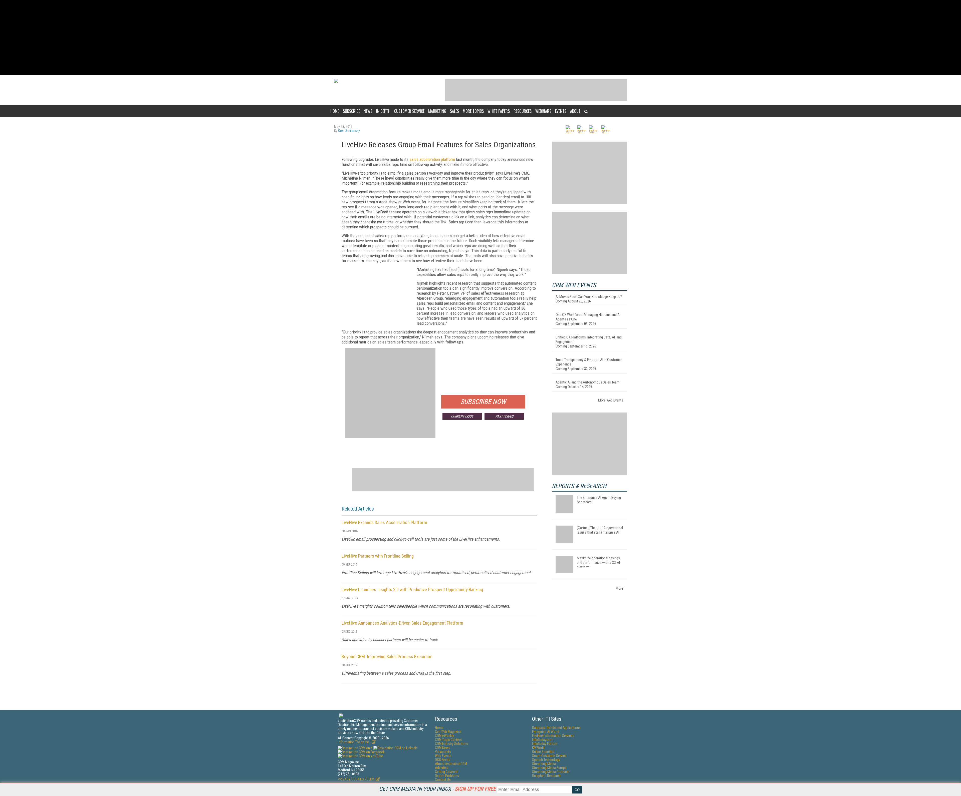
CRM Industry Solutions (451, 744)
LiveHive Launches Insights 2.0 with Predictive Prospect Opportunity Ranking (412, 589)
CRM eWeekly (444, 736)
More (619, 588)
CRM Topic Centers (448, 740)
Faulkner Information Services (553, 736)
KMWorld (538, 748)
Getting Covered (446, 772)
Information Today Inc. (354, 742)
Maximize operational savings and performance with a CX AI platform (598, 562)
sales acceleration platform (432, 159)
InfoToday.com (542, 740)
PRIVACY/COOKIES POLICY (356, 779)
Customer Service (409, 111)
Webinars (543, 111)
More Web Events (610, 400)
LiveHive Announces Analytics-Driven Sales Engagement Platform (402, 623)
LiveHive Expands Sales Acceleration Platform (384, 522)
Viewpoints (443, 752)
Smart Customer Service (549, 756)
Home (334, 111)
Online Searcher (543, 752)
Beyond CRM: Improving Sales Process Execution (387, 656)
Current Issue (462, 416)
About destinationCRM (451, 764)
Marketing (437, 111)
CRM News (442, 748)
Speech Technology (546, 760)
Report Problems (447, 776)
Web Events (443, 756)
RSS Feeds (442, 760)
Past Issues (504, 416)
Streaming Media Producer (551, 772)
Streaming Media (544, 764)
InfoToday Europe (544, 744)
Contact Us (443, 780)
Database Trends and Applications (556, 728)
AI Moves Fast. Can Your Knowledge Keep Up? (589, 296)
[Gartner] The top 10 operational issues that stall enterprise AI (600, 530)
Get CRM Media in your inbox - (437, 789)
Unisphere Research (546, 776)
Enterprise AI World (545, 732)
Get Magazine (448, 732)
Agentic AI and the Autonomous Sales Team (587, 382)
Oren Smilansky (349, 131)
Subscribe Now (483, 402)
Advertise (441, 768)
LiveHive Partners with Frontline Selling (378, 556)
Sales (454, 111)
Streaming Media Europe (549, 768)
